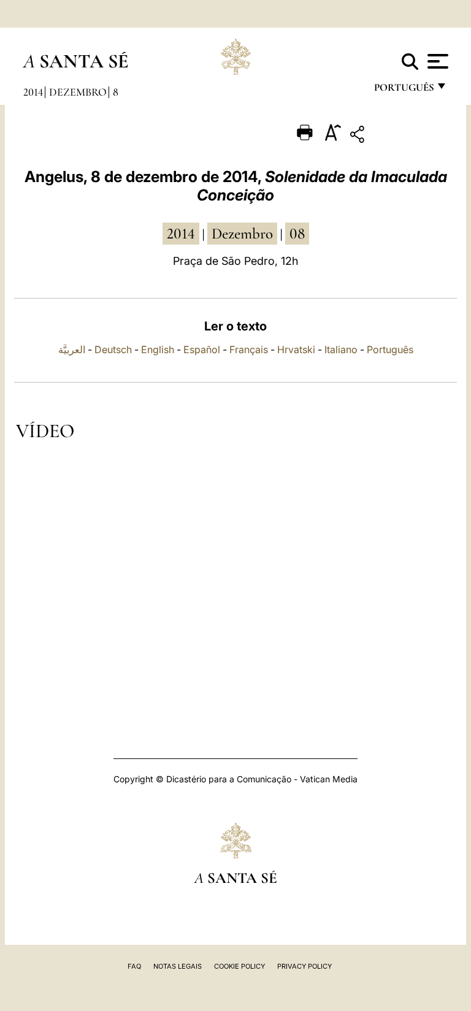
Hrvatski (296, 349)
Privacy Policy (304, 966)
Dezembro (78, 92)
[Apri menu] (436, 61)
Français (248, 349)
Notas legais (177, 966)
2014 (33, 92)
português (403, 90)
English (157, 349)
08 (297, 233)
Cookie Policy (239, 966)
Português (390, 349)
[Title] (395, 136)
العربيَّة (71, 349)
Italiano (341, 349)
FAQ (134, 966)
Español (201, 349)
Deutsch (113, 349)
